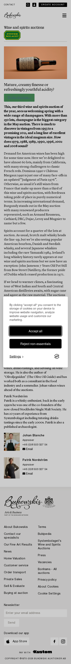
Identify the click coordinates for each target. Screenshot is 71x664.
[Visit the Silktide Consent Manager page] (57, 356)
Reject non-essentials (35, 343)
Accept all (35, 331)
